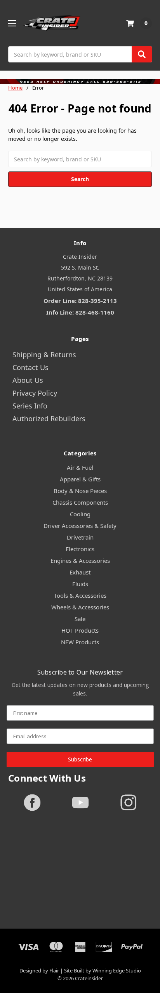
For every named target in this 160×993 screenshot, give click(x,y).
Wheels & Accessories (80, 607)
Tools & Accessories (80, 595)
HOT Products (80, 630)
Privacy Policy (34, 393)
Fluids (80, 584)
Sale (80, 619)
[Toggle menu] (12, 23)
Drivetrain (80, 537)
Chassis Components (80, 502)
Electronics (80, 549)
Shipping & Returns (44, 354)
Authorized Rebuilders (48, 418)
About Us (27, 380)
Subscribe (80, 759)
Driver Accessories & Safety (80, 525)
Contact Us (30, 367)
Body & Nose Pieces (80, 491)
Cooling (80, 514)
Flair (54, 970)
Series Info (29, 405)
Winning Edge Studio (116, 970)
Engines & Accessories (80, 560)
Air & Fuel (80, 467)
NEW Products (80, 642)
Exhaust (80, 572)
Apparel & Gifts (80, 479)
